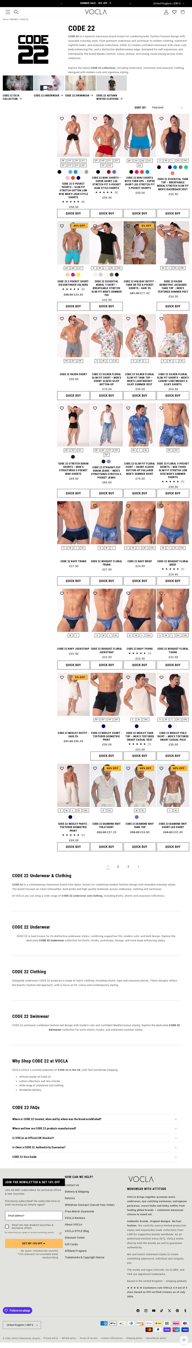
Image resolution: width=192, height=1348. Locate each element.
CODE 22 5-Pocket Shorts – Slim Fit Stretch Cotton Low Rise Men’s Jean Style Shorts (73, 190)
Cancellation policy (156, 1338)
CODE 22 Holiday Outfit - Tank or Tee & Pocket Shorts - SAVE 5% (140, 285)
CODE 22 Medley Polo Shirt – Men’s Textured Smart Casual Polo (173, 736)
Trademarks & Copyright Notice (84, 1257)
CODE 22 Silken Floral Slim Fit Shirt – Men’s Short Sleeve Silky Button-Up (106, 379)
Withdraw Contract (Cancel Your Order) (90, 1204)
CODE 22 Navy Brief (140, 561)
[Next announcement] (131, 3)
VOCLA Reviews (75, 1217)
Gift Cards (71, 1244)
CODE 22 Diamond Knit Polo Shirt (106, 825)
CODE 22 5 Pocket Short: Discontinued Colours (73, 283)
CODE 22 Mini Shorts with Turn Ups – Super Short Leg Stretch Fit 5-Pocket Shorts (140, 182)
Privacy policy (51, 1338)
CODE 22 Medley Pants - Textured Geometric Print (73, 827)
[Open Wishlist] (174, 12)
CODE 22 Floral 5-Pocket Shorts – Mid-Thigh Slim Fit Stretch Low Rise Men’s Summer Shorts (173, 470)
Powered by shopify (30, 1338)
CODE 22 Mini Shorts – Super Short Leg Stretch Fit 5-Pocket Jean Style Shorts (106, 182)
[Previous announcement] (61, 3)
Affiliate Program (76, 1250)
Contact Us (72, 1185)
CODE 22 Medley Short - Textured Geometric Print (106, 736)
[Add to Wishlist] (62, 118)
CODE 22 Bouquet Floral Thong (173, 650)
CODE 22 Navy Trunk (73, 561)
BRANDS (14, 19)
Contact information (111, 1338)
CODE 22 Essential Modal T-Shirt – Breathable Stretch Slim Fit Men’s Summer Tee (107, 288)
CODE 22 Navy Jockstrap (73, 648)
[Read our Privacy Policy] (60, 1233)
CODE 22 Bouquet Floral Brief (173, 563)
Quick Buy (73, 213)
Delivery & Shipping (77, 1191)
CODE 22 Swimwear (77, 95)
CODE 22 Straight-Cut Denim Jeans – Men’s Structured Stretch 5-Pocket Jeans (106, 472)
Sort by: (141, 107)
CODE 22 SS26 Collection (11, 97)
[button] (8, 12)
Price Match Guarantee (79, 1211)
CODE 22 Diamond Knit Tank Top (140, 825)
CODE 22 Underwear (46, 95)
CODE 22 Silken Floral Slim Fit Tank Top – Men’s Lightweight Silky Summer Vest (139, 379)
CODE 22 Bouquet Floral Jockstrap (106, 650)
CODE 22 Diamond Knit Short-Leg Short (173, 825)
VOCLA (15, 1338)
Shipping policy (134, 1338)
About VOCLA (73, 1224)
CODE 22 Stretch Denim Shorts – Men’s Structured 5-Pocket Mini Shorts (73, 468)
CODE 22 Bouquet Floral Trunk (106, 563)
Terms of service (89, 1338)
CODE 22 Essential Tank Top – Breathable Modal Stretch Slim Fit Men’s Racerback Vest (173, 184)
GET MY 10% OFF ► (34, 1243)
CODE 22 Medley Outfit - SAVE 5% (73, 734)
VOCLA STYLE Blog (77, 1231)
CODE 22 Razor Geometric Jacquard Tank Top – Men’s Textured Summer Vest (173, 286)
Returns (70, 1198)
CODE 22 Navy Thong (140, 648)
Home (5, 19)
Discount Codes (75, 1237)
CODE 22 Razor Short (73, 374)
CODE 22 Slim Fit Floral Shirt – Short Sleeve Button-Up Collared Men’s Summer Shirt (139, 468)
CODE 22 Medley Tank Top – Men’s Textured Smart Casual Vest (139, 736)
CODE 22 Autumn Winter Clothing (107, 97)
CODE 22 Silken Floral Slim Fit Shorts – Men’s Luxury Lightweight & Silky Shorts (173, 379)
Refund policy (69, 1338)
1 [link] (108, 866)
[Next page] (138, 866)
